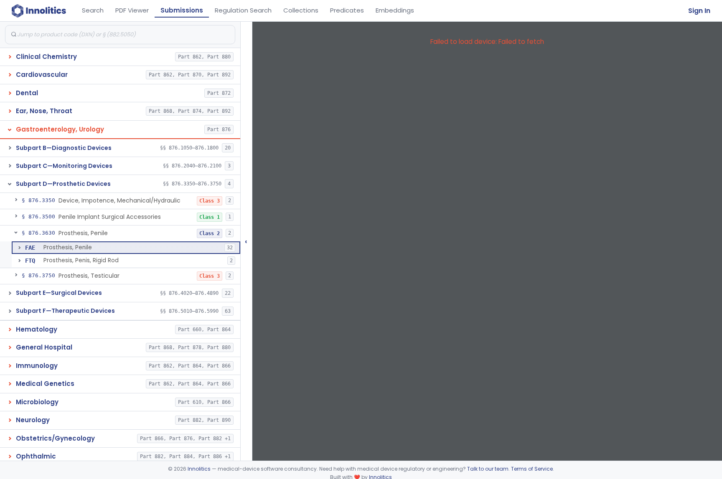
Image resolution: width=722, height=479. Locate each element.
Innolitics (199, 468)
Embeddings (395, 10)
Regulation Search (243, 10)
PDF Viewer (132, 10)
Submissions (181, 10)
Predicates (347, 10)
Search (93, 10)
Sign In (699, 10)
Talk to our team (487, 468)
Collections (300, 10)
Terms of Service (532, 468)
